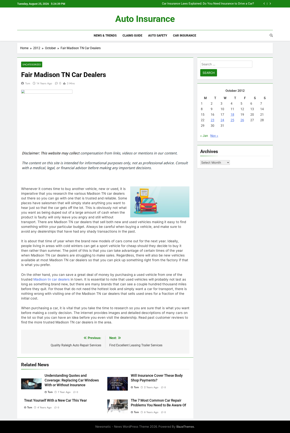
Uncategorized (31, 64)
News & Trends (105, 35)
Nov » (214, 136)
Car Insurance (184, 35)
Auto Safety (157, 35)
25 (232, 120)
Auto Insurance (145, 19)
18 (232, 114)
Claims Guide (132, 35)
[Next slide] (270, 3)
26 (242, 120)
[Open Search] (271, 35)
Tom (27, 83)
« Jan (204, 136)
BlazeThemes (185, 426)
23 (212, 120)
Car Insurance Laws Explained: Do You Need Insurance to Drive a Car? (208, 3)
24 (222, 120)
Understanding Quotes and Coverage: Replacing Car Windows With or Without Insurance (72, 380)
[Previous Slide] (264, 3)
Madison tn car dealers (51, 279)
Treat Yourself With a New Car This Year (55, 400)
